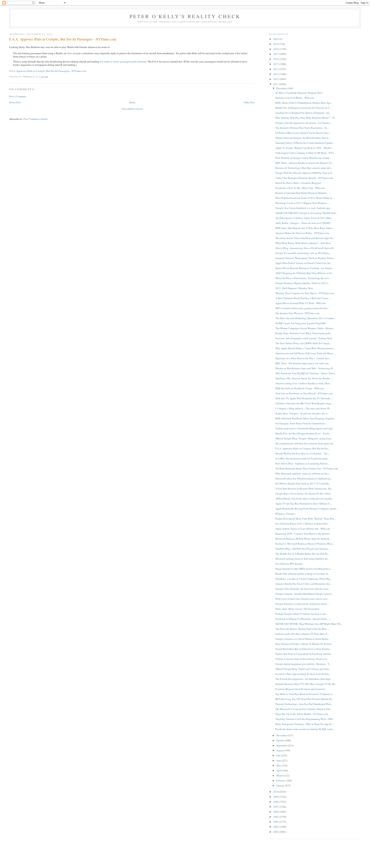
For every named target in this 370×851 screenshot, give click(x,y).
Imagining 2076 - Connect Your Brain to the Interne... (303, 533)
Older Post (249, 102)
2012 (276, 79)
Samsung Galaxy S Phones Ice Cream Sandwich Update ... (305, 143)
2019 (276, 44)
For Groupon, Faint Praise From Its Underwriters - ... (302, 423)
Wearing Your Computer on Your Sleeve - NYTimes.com (304, 293)
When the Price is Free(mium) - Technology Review (302, 278)
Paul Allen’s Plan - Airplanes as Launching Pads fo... (302, 463)
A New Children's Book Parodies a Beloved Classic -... (303, 298)
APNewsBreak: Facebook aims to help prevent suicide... (304, 498)
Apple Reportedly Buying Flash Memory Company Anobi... (306, 508)
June (279, 760)
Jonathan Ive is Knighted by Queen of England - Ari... (303, 112)
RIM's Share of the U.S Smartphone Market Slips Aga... (303, 102)
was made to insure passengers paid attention (123, 61)
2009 (276, 796)
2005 (276, 816)
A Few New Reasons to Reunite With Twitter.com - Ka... (304, 488)
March (280, 775)
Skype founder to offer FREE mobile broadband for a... (303, 568)
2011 (276, 84)
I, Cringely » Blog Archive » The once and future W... (303, 408)
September (282, 745)
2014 (276, 69)
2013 (276, 74)
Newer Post (15, 102)
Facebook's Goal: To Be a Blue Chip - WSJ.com (300, 188)
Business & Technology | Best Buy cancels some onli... (303, 168)
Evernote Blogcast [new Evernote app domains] (300, 689)
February (281, 780)
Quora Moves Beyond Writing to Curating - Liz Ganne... (304, 268)
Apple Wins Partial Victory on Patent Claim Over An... (303, 263)
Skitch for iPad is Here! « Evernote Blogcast (298, 183)
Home (132, 102)
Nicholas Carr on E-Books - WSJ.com (294, 97)
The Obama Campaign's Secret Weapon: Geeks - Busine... (305, 328)
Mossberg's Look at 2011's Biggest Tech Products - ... (302, 203)
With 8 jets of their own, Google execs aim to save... (302, 598)
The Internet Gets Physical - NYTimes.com (297, 313)
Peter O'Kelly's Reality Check (185, 16)
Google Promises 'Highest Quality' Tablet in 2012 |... (302, 283)
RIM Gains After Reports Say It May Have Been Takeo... (304, 228)
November (282, 735)
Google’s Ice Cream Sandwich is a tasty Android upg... (303, 208)
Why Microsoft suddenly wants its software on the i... (302, 473)
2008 (276, 801)
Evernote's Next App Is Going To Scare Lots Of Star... (302, 674)
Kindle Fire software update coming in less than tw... (302, 573)
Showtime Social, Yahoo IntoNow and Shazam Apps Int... (305, 238)
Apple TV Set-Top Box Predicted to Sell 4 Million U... (303, 503)
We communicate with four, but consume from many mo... (305, 443)
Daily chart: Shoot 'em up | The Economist (297, 608)
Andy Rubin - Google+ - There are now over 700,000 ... (304, 223)
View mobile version (132, 108)
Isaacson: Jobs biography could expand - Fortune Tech (303, 338)
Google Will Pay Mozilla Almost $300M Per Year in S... (304, 173)
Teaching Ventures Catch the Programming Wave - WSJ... (304, 719)
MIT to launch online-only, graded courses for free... (302, 308)
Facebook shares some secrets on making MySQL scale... (304, 729)
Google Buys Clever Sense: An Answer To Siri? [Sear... (303, 493)
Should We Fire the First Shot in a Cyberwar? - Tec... (302, 453)
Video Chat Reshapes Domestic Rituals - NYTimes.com (304, 178)
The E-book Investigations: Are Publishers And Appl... (303, 679)
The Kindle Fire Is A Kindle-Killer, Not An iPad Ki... (302, 553)
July (278, 755)
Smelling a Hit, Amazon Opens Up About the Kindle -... (304, 378)
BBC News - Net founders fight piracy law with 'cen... (302, 363)
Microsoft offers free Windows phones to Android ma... (303, 478)
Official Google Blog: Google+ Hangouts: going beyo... (304, 438)
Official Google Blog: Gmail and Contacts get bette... (302, 669)
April (279, 770)
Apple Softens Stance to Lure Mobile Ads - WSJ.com (302, 528)
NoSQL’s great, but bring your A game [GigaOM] (300, 323)
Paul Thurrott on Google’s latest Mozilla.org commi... (303, 158)
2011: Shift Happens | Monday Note (294, 288)
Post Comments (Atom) (36, 119)
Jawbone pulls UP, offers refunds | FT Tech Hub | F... (302, 634)
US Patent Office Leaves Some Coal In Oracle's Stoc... (302, 133)
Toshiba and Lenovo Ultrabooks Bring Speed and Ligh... (304, 428)
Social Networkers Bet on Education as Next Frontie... (303, 649)
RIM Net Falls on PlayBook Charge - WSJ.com (299, 388)
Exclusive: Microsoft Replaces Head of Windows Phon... (304, 543)
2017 (276, 54)
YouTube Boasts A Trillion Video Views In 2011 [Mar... (304, 218)
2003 (276, 826)
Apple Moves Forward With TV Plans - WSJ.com (300, 303)
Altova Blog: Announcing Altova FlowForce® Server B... (305, 248)
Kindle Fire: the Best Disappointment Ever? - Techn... (303, 433)
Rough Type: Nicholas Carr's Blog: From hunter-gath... (303, 333)
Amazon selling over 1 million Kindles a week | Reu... (303, 383)
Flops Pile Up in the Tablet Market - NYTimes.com (301, 714)
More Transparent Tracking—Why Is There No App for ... (304, 724)
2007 (276, 806)
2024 (276, 39)
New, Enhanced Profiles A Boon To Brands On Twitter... (304, 644)
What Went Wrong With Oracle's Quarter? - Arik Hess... (303, 243)
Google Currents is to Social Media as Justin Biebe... (302, 639)
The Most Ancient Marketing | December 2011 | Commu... (305, 318)
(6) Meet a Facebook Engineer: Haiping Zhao (299, 92)
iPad (69, 53)
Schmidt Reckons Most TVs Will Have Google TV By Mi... (306, 684)
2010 (276, 791)
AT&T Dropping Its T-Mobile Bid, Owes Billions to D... (304, 273)
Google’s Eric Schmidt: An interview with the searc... (302, 588)
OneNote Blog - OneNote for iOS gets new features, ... (302, 548)
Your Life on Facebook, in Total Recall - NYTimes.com (304, 393)
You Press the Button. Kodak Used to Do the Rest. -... (302, 629)
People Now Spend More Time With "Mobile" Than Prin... (305, 518)
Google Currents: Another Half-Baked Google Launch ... (304, 593)
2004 (276, 821)
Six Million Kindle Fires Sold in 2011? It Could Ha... (302, 483)
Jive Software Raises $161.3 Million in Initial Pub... (302, 523)
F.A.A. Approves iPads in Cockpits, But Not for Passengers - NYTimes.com (47, 71)
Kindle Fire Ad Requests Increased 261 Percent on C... (303, 107)
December (281, 88)
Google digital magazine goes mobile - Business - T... (303, 664)
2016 (276, 59)
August (280, 750)
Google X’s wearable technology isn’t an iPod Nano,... (303, 253)
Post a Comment (17, 96)
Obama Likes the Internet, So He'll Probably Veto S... (302, 138)
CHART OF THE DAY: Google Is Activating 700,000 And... (306, 213)
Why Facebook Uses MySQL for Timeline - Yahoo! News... (305, 373)
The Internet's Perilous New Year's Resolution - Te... (302, 128)
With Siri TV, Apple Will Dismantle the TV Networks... (303, 398)
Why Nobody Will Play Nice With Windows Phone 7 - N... (305, 117)
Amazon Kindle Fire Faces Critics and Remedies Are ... (303, 583)
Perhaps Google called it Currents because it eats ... (301, 614)
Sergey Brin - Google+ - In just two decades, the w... (302, 413)
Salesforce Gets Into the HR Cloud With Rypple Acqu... (304, 403)
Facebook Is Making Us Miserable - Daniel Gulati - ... (303, 619)
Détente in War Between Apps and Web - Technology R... (305, 368)
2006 (276, 811)
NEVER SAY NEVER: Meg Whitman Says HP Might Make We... (308, 624)
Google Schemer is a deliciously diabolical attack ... (302, 603)
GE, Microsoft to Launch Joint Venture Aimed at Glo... (303, 709)
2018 (276, 49)
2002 (276, 831)
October (280, 740)
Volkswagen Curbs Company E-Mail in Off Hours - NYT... (305, 153)
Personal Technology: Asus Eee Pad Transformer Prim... (303, 704)
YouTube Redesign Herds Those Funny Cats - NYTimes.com (306, 468)
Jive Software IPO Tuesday (289, 563)
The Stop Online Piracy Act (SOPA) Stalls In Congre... (303, 343)
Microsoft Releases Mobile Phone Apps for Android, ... (303, 538)
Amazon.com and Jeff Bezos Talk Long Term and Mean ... (305, 353)
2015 (276, 64)
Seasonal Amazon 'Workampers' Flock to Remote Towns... (305, 258)
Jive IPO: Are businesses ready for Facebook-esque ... (302, 458)
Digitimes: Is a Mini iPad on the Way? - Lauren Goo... (303, 358)
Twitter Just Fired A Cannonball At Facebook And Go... (304, 654)
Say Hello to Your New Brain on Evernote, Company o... (304, 694)
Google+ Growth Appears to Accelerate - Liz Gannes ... (303, 122)
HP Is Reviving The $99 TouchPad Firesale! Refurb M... (304, 699)
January (280, 785)
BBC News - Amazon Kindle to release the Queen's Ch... (304, 163)
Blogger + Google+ (285, 513)
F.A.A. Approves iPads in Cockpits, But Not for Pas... (302, 448)
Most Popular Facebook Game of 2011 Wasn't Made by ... (305, 198)
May (279, 765)
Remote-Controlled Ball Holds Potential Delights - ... (302, 193)
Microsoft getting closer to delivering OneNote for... (302, 558)
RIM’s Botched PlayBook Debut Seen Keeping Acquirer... (305, 418)
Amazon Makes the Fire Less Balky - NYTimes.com (302, 233)
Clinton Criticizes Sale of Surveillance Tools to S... (301, 659)
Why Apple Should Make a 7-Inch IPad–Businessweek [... (305, 348)
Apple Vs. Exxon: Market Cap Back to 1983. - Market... (304, 148)
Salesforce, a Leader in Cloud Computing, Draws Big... (303, 578)
